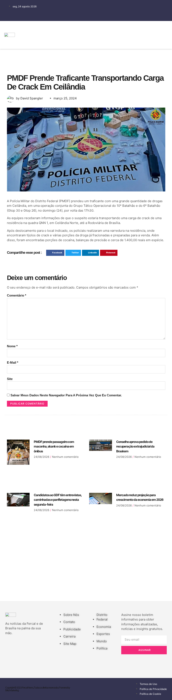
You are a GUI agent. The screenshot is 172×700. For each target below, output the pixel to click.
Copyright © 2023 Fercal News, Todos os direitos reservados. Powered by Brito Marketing (37, 689)
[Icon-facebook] (130, 28)
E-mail (12, 362)
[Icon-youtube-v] (142, 40)
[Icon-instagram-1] (130, 40)
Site (10, 379)
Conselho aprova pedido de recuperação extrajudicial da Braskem (135, 446)
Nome (12, 346)
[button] (120, 34)
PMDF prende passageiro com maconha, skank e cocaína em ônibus (54, 446)
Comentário (16, 295)
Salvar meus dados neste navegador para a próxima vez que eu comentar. (66, 395)
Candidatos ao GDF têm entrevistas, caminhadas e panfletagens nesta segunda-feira (58, 499)
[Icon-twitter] (142, 28)
